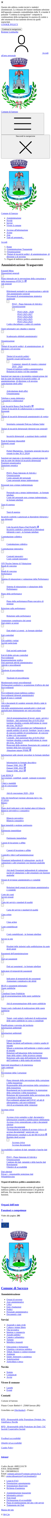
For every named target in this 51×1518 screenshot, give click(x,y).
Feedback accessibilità (11, 1438)
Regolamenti (12, 1164)
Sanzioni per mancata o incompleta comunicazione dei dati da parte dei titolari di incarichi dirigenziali (24, 459)
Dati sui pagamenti (9, 959)
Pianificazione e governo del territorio (17, 1025)
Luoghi (10, 1388)
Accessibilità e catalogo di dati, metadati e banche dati (24, 1149)
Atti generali (6, 284)
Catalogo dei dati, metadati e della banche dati (26, 1162)
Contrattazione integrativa (12, 549)
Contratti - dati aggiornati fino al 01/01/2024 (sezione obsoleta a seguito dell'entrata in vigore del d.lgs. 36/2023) (27, 740)
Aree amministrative (15, 1302)
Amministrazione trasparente (19, 1493)
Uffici (9, 1304)
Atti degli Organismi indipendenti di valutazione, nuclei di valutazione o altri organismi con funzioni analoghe (28, 872)
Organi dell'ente (10, 1204)
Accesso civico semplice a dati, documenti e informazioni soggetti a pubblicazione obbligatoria (28, 1118)
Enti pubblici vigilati (9, 640)
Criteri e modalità (8, 783)
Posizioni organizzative (11, 463)
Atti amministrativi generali (18, 294)
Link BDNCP (7, 775)
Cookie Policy (7, 1448)
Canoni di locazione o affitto (13, 843)
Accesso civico (7, 1109)
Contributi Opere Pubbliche (13, 993)
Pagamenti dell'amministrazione (14, 953)
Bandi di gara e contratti (11, 698)
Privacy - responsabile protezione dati (17, 1174)
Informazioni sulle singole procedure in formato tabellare (25, 755)
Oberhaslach (19, 1410)
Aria (8, 235)
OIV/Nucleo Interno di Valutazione (16, 563)
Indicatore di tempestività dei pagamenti (24, 978)
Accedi (4, 242)
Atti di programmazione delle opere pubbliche (20, 996)
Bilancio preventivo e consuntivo (15, 810)
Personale (5, 411)
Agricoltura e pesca (15, 1361)
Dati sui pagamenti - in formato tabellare (24, 966)
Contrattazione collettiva (11, 536)
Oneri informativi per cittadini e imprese (18, 329)
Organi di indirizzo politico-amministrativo (25, 369)
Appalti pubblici (13, 1335)
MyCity (6, 1514)
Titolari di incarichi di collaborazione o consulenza (22, 409)
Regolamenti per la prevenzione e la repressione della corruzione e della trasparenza (27, 1091)
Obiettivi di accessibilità (17, 1167)
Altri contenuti (7, 1067)
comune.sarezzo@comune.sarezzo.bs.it (24, 1474)
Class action (6, 914)
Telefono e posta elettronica (13, 398)
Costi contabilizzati (9, 927)
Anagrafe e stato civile (16, 1325)
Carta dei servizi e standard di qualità (17, 902)
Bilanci (4, 803)
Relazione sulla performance (13, 608)
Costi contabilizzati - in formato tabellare (24, 934)
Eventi (9, 1390)
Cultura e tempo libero (16, 1327)
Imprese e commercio (16, 1332)
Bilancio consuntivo (15, 820)
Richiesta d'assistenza (16, 1488)
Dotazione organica (9, 465)
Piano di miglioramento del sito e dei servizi (25, 1503)
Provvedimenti (7, 658)
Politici (10, 1309)
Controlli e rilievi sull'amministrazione (17, 855)
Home (9, 247)
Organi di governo (14, 1299)
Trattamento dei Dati (15, 1505)
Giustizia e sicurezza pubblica (19, 1349)
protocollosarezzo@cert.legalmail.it (21, 1476)
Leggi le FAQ (12, 1481)
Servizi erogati (7, 897)
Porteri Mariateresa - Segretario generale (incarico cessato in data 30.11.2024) (28, 452)
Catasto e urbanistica (15, 1337)
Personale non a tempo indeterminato (17, 485)
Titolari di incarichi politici (18, 356)
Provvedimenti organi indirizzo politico (18, 693)
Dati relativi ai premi (10, 623)
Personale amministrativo (17, 1312)
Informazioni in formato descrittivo (21, 762)
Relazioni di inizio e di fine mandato (22, 371)
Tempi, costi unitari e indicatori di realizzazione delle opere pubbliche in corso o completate (27, 1019)
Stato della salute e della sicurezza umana (24, 1055)
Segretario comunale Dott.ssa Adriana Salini (25, 424)
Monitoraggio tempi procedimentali (16, 682)
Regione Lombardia (9, 32)
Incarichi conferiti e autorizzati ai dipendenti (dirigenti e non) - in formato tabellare (25, 530)
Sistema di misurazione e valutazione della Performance (25, 579)
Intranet (4, 1457)
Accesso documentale (16, 1127)
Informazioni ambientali (11, 1028)
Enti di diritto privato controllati (14, 655)
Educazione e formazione (17, 1347)
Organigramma (13, 393)
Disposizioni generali (10, 273)
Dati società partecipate (16, 650)
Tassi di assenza (8, 504)
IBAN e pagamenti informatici (14, 986)
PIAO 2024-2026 (25, 317)
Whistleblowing (8, 1176)
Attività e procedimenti (11, 665)
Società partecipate (9, 643)
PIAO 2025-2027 (25, 314)
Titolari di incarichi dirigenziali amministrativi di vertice (24, 416)
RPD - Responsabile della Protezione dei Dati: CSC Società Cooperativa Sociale (23, 1427)
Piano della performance (11, 594)
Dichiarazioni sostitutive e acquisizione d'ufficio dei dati (25, 685)
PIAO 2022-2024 (25, 322)
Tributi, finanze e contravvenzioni (21, 1352)
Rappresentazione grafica (12, 660)
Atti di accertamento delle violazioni (22, 1105)
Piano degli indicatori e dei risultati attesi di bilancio (23, 808)
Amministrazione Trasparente (19, 249)
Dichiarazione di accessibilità (19, 1500)
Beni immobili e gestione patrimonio (16, 825)
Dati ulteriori (6, 1172)
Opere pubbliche (8, 988)
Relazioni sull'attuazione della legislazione (25, 1053)
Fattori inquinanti (14, 1040)
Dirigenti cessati (8, 443)
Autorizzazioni (13, 1359)
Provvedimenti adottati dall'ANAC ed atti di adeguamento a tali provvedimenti (25, 1101)
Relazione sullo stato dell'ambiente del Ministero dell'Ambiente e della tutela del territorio (27, 1059)
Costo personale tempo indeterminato (22, 480)
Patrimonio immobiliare (11, 830)
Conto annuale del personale (19, 478)
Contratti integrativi (15, 556)
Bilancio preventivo (15, 818)
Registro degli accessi (16, 1137)
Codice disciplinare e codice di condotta (24, 324)
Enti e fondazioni (14, 1307)
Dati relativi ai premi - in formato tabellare (24, 630)
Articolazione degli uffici (11, 383)
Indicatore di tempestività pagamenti (16, 971)
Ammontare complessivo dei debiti (21, 981)
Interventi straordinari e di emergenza (17, 1065)
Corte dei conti (7, 894)
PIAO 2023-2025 (25, 319)
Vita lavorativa (13, 1330)
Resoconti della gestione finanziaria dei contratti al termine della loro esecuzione (28, 746)
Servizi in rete (7, 939)
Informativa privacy (15, 1495)
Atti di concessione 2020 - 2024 (20, 793)
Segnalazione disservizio (17, 1486)
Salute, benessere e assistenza (19, 1356)
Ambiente (11, 1354)
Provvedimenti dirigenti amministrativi (17, 695)
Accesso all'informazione (17, 230)
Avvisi (9, 1377)
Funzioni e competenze (13, 1210)
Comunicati (11, 1375)
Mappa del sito (7, 1510)
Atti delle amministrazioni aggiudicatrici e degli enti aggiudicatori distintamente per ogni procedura (23, 709)
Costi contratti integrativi (17, 559)
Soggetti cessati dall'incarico (19, 359)
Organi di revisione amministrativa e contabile (20, 880)
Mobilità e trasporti (15, 1342)
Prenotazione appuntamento (18, 1483)
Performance (6, 574)
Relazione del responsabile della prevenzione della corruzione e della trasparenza (28, 1096)
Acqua (9, 232)
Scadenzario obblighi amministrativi (22, 336)
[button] (14, 218)
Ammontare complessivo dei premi (16, 620)
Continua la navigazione (11, 29)
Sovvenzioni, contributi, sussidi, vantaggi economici (23, 778)
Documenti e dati (14, 1314)
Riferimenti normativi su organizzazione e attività (28, 291)
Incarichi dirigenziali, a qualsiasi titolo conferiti (27, 436)
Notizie (10, 1372)
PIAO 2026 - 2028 (25, 312)
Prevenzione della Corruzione (14, 1073)
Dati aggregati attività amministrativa (17, 662)
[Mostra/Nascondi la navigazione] (22, 124)
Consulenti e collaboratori (12, 401)
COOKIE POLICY (9, 24)
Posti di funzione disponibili (13, 441)
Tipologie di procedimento (12, 670)
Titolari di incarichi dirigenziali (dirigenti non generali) (24, 429)
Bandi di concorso (9, 566)
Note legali (11, 1498)
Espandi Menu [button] (7, 271)
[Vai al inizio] (2, 1220)
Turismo (10, 1340)
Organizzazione (14, 252)
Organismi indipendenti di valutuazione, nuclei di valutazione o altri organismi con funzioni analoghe (23, 861)
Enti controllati (7, 635)
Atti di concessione (9, 786)
